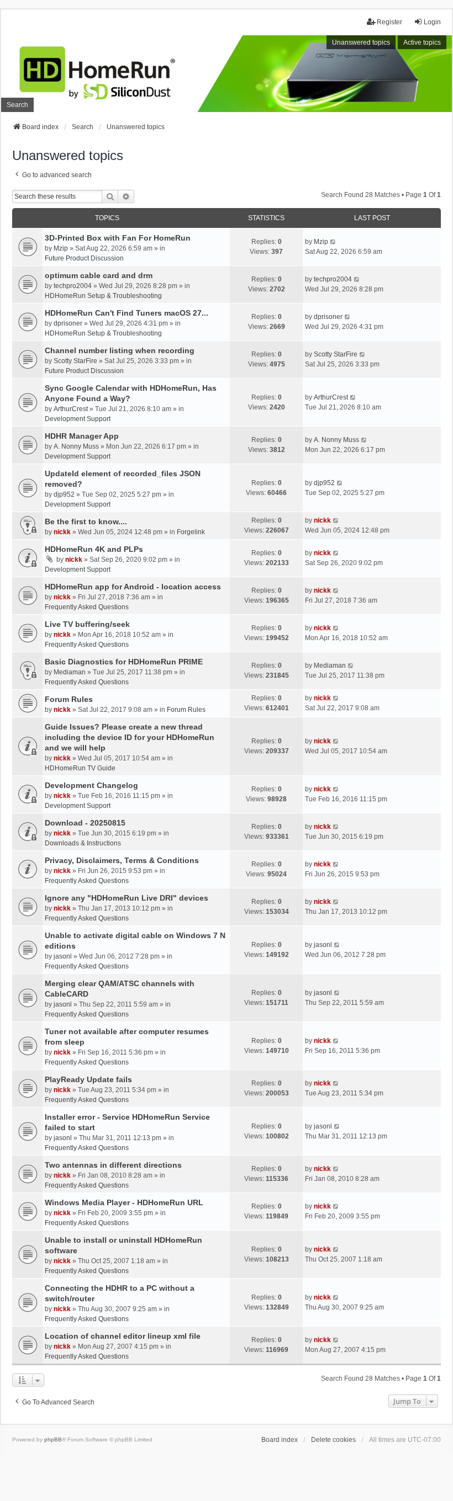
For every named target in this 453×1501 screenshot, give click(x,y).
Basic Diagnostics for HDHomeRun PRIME (124, 661)
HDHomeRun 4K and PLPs (94, 549)
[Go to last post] (333, 242)
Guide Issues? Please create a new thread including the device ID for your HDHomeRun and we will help (129, 737)
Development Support (77, 419)
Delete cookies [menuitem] (333, 1440)
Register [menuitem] (389, 22)
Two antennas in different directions (113, 1165)
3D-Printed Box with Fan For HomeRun (118, 237)
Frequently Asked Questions (87, 607)
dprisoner (68, 323)
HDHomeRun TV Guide (80, 768)
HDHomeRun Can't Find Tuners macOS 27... (126, 312)
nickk (62, 532)
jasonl (63, 956)
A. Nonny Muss (76, 446)
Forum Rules (69, 699)
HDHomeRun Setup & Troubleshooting (103, 296)
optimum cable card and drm (98, 275)
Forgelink (191, 532)
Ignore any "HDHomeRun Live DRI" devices (126, 897)
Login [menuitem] (432, 22)
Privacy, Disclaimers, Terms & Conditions (122, 860)
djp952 (64, 494)
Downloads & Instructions (83, 843)
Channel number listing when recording (119, 350)
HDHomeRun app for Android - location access (133, 586)
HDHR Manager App (82, 436)
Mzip (61, 248)
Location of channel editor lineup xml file (123, 1336)
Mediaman (70, 672)
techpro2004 (73, 286)
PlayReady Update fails (88, 1079)
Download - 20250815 (85, 822)
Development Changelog (91, 785)
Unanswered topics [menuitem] (361, 42)
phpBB (53, 1439)
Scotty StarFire (75, 361)
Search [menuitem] (17, 105)
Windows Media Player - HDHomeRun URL (124, 1202)
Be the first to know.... (86, 521)
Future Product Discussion (84, 258)
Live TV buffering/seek (87, 624)
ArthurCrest (71, 409)
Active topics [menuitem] (422, 42)
